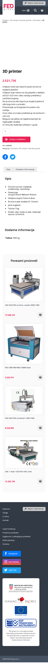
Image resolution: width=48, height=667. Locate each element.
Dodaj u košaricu (17, 139)
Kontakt (5, 520)
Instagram (13, 562)
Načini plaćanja (8, 540)
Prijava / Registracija (36, 3)
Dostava (5, 544)
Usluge (5, 513)
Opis (8, 169)
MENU (24, 11)
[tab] (8, 169)
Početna (5, 20)
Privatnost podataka (10, 533)
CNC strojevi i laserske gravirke (20, 20)
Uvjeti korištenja (8, 529)
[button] (40, 315)
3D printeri (37, 20)
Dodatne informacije (25, 169)
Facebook (12, 553)
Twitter (12, 570)
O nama (5, 516)
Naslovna (6, 509)
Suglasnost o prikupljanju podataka (16, 536)
